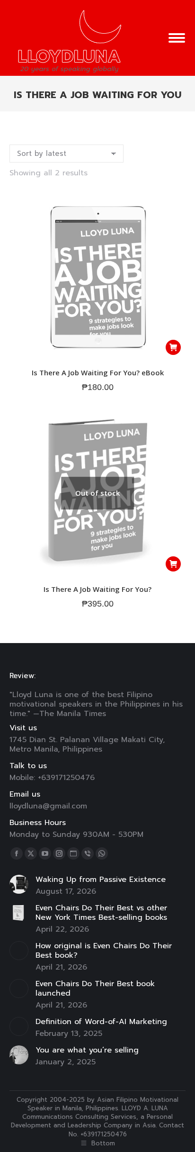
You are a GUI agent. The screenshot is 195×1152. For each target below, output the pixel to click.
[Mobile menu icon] (177, 38)
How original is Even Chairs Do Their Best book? (103, 950)
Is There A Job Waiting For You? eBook (98, 372)
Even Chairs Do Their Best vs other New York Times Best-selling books (101, 912)
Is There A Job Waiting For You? (97, 589)
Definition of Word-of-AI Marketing (101, 1021)
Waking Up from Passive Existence (100, 879)
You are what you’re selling (87, 1050)
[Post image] (18, 884)
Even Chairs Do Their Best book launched (95, 988)
